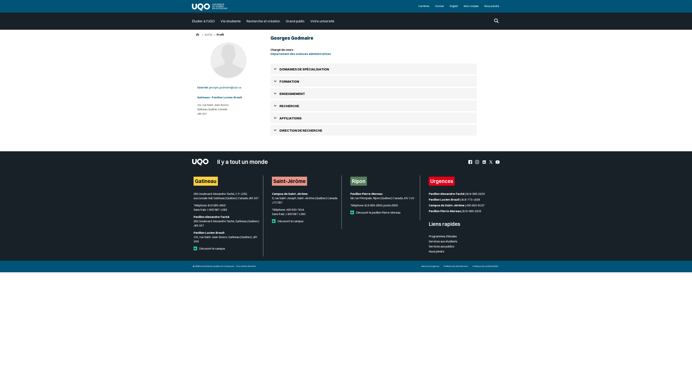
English (454, 6)
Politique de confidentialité (485, 266)
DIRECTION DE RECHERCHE (301, 130)
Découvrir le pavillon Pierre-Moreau (377, 212)
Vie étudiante (231, 21)
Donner (439, 6)
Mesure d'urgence (430, 266)
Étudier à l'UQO (203, 21)
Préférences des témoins (455, 266)
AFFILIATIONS (291, 118)
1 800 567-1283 (217, 209)
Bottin (208, 34)
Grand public (295, 21)
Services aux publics (441, 246)
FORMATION (289, 81)
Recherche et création (263, 21)
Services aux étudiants (443, 241)
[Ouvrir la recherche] (496, 21)
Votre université (322, 21)
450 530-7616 (295, 209)
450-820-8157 (475, 205)
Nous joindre (491, 6)
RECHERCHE (289, 106)
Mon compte (471, 6)
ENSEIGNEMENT (292, 94)
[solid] (196, 248)
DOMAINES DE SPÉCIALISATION (304, 69)
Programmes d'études (443, 236)
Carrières (423, 6)
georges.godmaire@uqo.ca (225, 87)
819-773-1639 (471, 199)
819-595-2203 (475, 194)
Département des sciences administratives (300, 54)
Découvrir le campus (212, 248)
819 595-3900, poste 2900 (381, 205)
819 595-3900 (217, 205)
